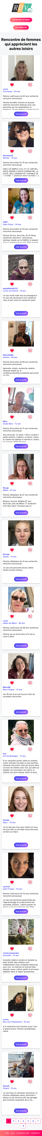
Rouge (6, 488)
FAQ (7, 1133)
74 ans (23, 291)
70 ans (16, 955)
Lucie (5, 621)
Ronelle (6, 554)
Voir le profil (21, 114)
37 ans (19, 689)
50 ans (27, 1022)
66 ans (22, 623)
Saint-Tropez (8, 889)
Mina (5, 421)
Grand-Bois (8, 424)
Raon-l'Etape (8, 689)
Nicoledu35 (8, 155)
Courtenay (7, 91)
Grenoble (7, 955)
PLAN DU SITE (23, 1133)
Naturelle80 (8, 355)
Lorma (6, 1019)
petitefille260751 (10, 288)
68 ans (14, 357)
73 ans (23, 756)
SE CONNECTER (21, 27)
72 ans (18, 424)
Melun (5, 490)
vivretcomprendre (11, 953)
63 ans (17, 91)
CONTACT (35, 1133)
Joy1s (5, 89)
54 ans (19, 889)
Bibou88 (6, 687)
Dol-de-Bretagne (10, 756)
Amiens (6, 357)
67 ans (13, 490)
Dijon (5, 822)
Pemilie (6, 820)
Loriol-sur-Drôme (10, 291)
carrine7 (6, 886)
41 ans (13, 556)
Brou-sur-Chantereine (12, 1022)
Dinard (6, 1088)
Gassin (6, 556)
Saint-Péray (8, 224)
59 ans (18, 224)
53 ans (12, 822)
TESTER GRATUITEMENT (21, 20)
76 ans (14, 158)
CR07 (5, 222)
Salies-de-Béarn (10, 623)
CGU (13, 1133)
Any (4, 753)
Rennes (6, 158)
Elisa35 (6, 1086)
